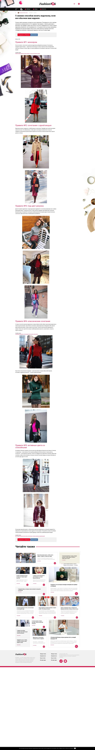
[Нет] (93, 748)
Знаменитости (43, 655)
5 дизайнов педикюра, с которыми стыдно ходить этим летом (26, 334)
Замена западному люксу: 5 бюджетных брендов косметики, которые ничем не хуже (69, 608)
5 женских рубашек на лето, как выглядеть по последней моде (25, 608)
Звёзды (28, 9)
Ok (74, 748)
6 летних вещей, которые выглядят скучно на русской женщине (37, 622)
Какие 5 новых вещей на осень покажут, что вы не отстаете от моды (27, 53)
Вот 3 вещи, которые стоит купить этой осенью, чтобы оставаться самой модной (30, 536)
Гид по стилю (42, 658)
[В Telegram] (73, 4)
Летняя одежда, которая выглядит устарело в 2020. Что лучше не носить (47, 608)
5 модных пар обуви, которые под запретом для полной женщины (22, 632)
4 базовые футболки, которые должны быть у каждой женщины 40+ (63, 638)
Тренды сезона (43, 653)
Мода (36, 9)
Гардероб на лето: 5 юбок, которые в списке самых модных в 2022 (22, 641)
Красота (44, 9)
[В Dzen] (78, 4)
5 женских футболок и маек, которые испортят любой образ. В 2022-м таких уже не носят (69, 557)
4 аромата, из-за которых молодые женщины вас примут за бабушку (64, 585)
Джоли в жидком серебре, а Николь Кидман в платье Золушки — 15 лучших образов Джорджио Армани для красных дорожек (70, 564)
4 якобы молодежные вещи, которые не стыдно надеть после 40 (22, 577)
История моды (43, 660)
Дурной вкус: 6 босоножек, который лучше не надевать (38, 638)
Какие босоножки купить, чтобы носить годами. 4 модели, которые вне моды (45, 555)
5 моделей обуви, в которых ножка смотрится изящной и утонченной (29, 590)
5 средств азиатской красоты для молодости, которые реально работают (39, 577)
